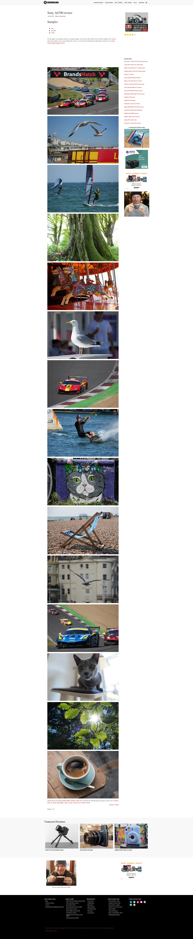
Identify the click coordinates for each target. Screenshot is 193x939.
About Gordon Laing (114, 901)
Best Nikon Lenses (71, 912)
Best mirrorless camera (72, 903)
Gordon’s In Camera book (115, 907)
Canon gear (90, 901)
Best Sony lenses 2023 (72, 918)
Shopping (141, 2)
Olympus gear (91, 907)
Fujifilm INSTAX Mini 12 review (123, 850)
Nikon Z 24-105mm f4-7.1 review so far (134, 68)
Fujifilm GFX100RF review (131, 113)
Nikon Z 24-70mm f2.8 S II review (133, 81)
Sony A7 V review (129, 74)
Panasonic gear (91, 909)
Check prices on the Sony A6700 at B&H (58, 800)
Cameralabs (51, 2)
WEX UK (79, 800)
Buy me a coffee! (66, 887)
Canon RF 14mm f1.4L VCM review (133, 64)
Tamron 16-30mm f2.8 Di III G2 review (134, 84)
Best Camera (119, 2)
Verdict (53, 33)
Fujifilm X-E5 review (129, 97)
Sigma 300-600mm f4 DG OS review (134, 107)
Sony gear (90, 911)
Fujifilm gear (90, 903)
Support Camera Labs (114, 903)
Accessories (90, 912)
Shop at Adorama (113, 911)
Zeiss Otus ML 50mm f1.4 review (133, 87)
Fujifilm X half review (129, 100)
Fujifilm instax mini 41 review (132, 116)
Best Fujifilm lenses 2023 (73, 911)
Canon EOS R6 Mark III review (132, 77)
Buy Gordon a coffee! (114, 905)
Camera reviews (98, 2)
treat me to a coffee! (79, 803)
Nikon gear (90, 905)
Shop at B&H (112, 909)
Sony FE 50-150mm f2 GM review (133, 110)
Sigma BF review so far (130, 120)
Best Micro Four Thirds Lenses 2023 (74, 915)
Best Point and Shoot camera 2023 (75, 901)
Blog (135, 2)
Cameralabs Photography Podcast (54, 907)
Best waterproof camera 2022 (74, 907)
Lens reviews (109, 2)
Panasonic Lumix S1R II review (132, 123)
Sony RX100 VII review (86, 850)
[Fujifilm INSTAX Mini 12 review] (131, 836)
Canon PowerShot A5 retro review (133, 90)
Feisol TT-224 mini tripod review (54, 850)
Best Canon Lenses (71, 909)
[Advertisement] (83, 56)
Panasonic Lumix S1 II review (132, 103)
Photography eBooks (114, 914)
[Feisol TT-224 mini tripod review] (61, 836)
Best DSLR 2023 (70, 905)
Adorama (73, 800)
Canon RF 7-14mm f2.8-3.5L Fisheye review (136, 61)
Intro (52, 28)
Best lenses (128, 2)
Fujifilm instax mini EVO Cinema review (134, 71)
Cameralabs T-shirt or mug (64, 803)
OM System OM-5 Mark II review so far (134, 94)
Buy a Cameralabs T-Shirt (115, 912)
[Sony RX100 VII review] (96, 836)
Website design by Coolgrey (51, 930)
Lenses (47, 905)
